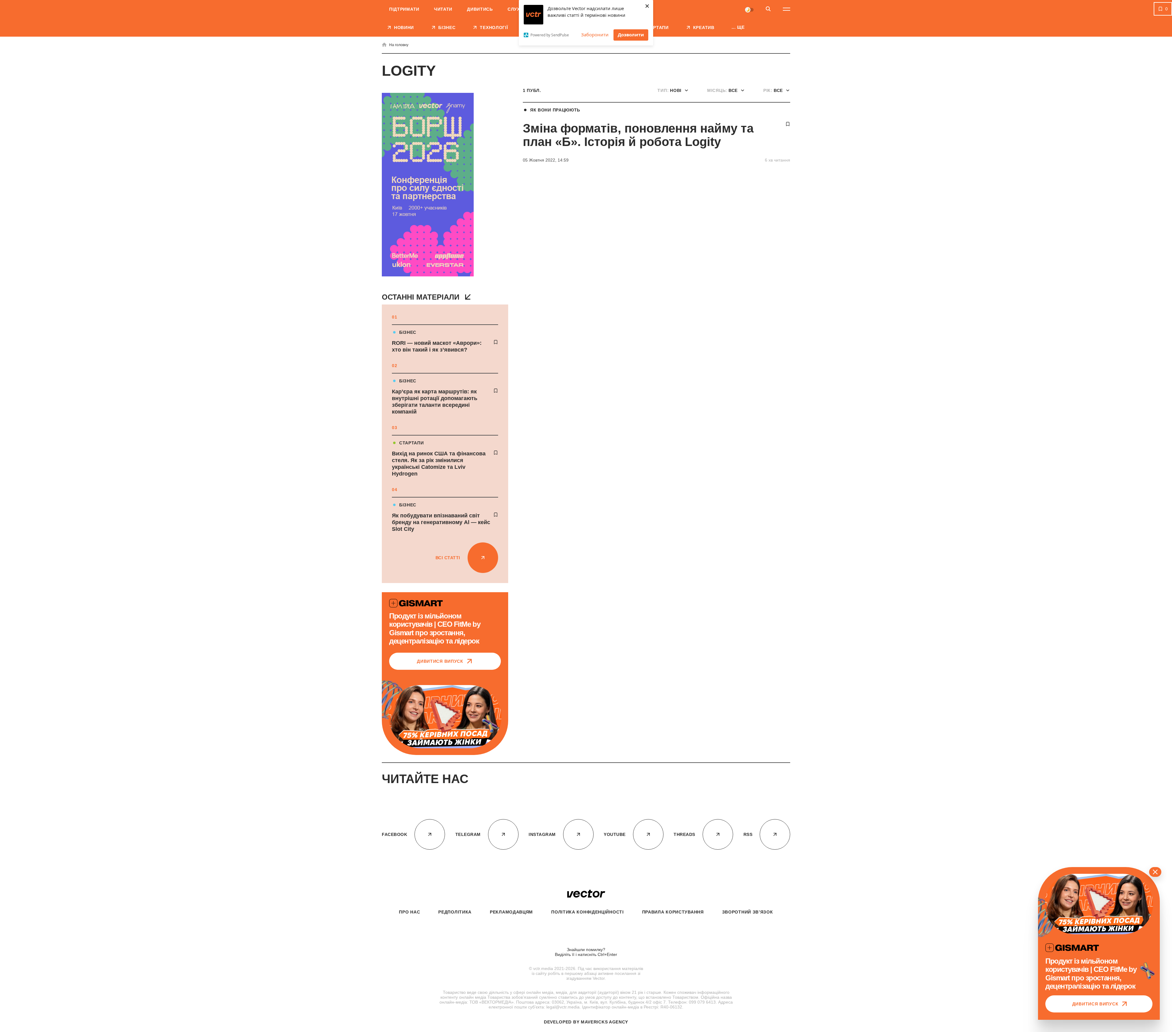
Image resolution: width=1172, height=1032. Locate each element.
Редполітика (455, 912)
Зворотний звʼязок (747, 912)
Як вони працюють (555, 110)
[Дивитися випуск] (445, 716)
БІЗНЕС (407, 332)
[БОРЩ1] (428, 185)
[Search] (768, 9)
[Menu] (786, 9)
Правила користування (673, 912)
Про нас (409, 912)
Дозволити (631, 34)
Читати (443, 9)
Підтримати (404, 9)
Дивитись (480, 9)
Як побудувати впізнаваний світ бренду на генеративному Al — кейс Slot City (441, 522)
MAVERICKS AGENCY (604, 1021)
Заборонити (595, 34)
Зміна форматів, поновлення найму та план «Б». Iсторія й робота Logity (638, 135)
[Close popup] (1155, 872)
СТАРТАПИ (411, 442)
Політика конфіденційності (587, 912)
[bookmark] (495, 342)
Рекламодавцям (511, 912)
